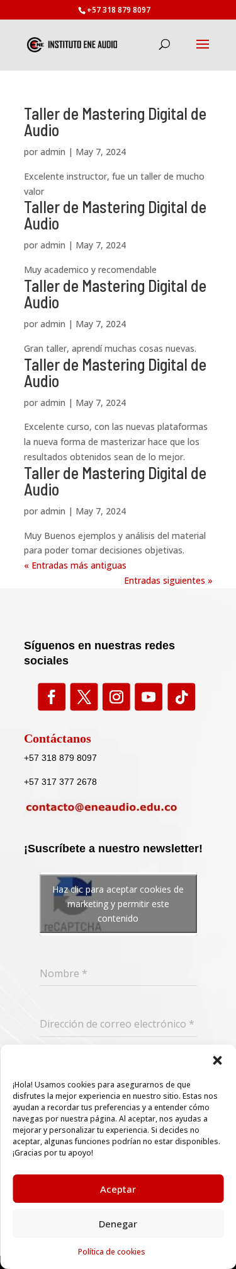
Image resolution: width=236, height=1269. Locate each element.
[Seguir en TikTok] (180, 697)
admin (52, 152)
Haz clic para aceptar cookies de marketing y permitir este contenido (118, 903)
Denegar (118, 1223)
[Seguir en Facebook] (51, 697)
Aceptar (118, 1189)
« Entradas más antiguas (75, 565)
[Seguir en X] (84, 697)
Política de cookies (111, 1251)
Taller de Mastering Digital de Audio (115, 121)
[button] (217, 1060)
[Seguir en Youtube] (148, 697)
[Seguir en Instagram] (116, 697)
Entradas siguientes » (168, 580)
